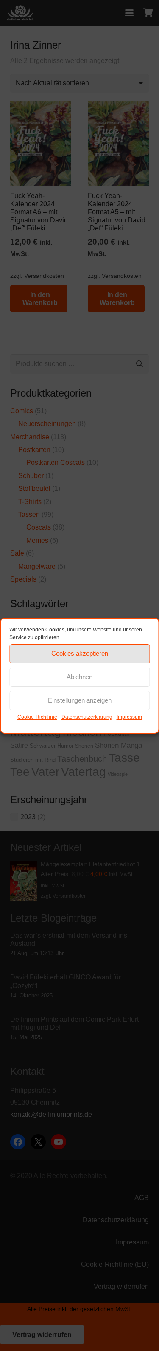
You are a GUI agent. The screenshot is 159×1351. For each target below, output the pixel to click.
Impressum (129, 717)
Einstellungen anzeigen (80, 700)
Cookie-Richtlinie (37, 717)
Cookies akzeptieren (79, 653)
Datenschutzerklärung (86, 717)
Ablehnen (79, 676)
